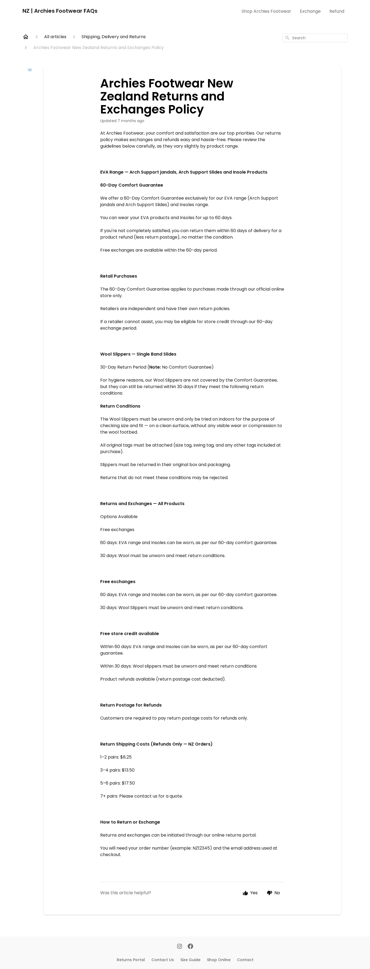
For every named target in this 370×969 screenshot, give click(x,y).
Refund (336, 11)
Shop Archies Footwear (266, 11)
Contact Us (162, 960)
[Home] (25, 37)
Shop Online (219, 960)
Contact (245, 960)
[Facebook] (190, 947)
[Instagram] (179, 947)
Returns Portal (131, 960)
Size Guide (190, 960)
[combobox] (315, 38)
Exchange (310, 11)
